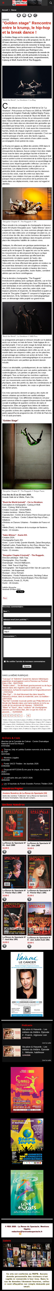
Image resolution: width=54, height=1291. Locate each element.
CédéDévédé (20, 724)
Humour (6, 722)
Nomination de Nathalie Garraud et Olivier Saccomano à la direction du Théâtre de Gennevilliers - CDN (26, 781)
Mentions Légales (11, 745)
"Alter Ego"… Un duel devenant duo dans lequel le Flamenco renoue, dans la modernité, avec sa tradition (25, 695)
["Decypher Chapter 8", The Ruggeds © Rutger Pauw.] (27, 424)
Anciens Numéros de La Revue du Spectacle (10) (24, 793)
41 (28, 715)
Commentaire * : (10, 636)
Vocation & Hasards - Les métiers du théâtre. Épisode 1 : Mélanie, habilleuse (35, 1050)
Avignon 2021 (34, 726)
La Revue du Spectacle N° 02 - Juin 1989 (39, 844)
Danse (13, 10)
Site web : (7, 628)
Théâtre (5, 720)
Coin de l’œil (19, 726)
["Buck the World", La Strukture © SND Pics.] (27, 303)
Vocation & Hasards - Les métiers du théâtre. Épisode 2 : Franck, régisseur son (35, 1032)
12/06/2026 (26, 1038)
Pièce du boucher (45, 724)
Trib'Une (28, 724)
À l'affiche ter (27, 728)
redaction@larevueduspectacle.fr (27, 1231)
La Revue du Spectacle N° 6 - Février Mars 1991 (39, 891)
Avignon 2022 (44, 726)
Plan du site (13, 1234)
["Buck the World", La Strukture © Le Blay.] (27, 67)
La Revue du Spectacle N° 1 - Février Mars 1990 (14, 891)
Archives (26, 726)
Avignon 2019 (11, 724)
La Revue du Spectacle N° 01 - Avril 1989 (14, 844)
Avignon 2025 (36, 728)
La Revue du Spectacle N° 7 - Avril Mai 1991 (14, 938)
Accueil (5, 10)
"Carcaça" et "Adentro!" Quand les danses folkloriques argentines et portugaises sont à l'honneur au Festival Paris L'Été (25, 681)
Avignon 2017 (40, 722)
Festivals (12, 722)
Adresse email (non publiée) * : (15, 620)
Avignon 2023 (8, 728)
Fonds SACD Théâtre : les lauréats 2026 (21, 751)
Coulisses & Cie (9, 726)
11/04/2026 (26, 1055)
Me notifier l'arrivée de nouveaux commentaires (26, 661)
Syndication (26, 1234)
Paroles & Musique (29, 722)
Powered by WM (39, 1234)
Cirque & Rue (47, 720)
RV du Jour (35, 724)
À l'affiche (30, 720)
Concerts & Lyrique (19, 720)
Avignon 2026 (46, 728)
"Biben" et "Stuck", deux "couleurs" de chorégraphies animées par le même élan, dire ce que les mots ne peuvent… (24, 709)
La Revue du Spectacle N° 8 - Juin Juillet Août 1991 (39, 938)
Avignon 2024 (17, 728)
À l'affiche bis (38, 720)
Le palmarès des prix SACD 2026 (18, 765)
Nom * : (6, 611)
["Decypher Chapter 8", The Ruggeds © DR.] (27, 188)
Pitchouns (19, 722)
